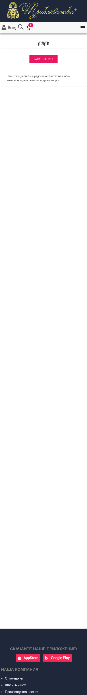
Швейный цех (15, 685)
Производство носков (21, 692)
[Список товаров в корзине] (30, 31)
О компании (14, 678)
